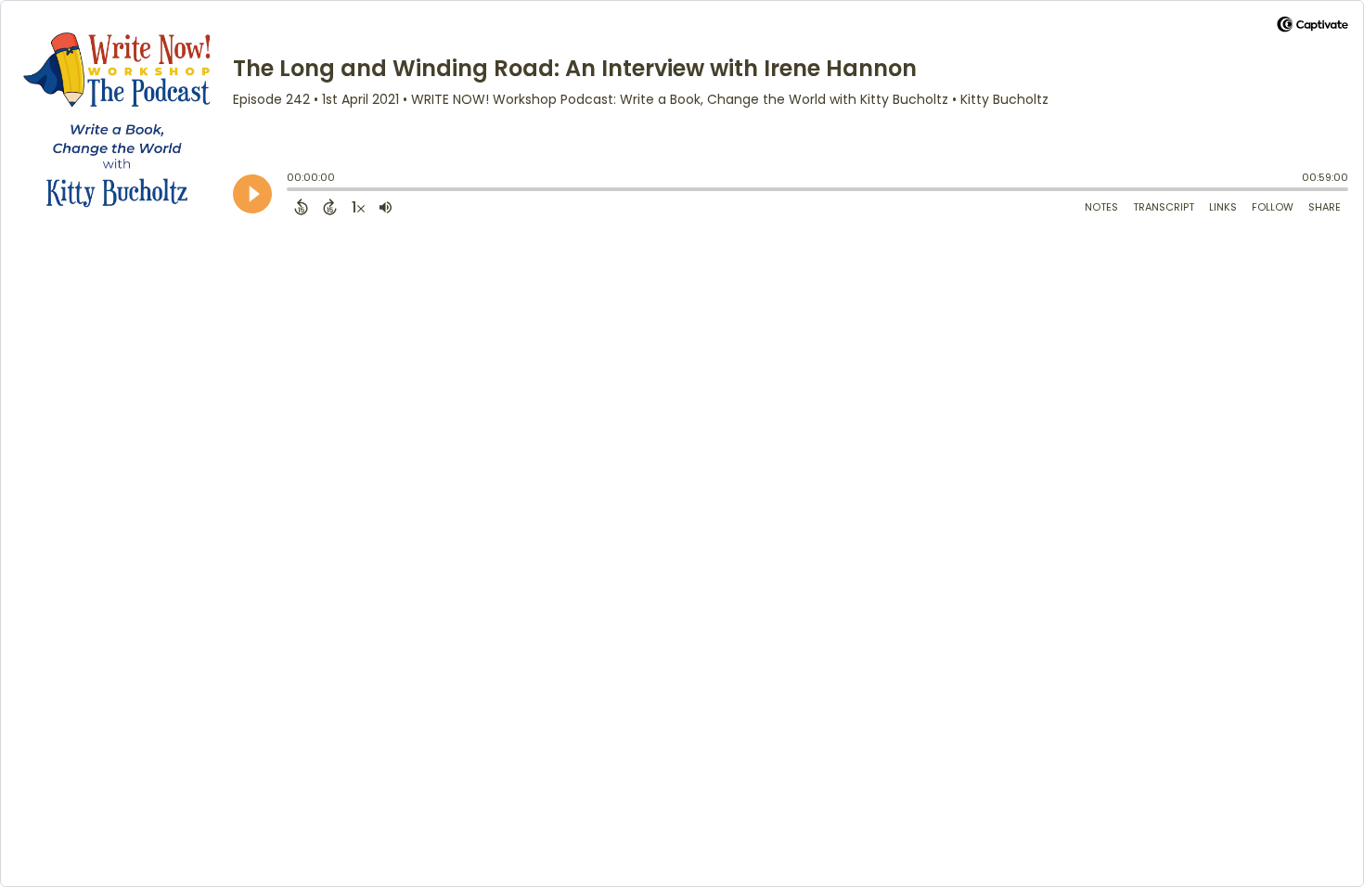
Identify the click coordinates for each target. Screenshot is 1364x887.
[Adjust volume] (385, 207)
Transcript (1163, 206)
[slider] (291, 191)
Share (1324, 206)
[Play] (252, 193)
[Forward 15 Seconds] (329, 207)
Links (1223, 206)
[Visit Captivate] (1312, 27)
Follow (1272, 206)
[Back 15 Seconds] (301, 207)
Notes (1101, 206)
